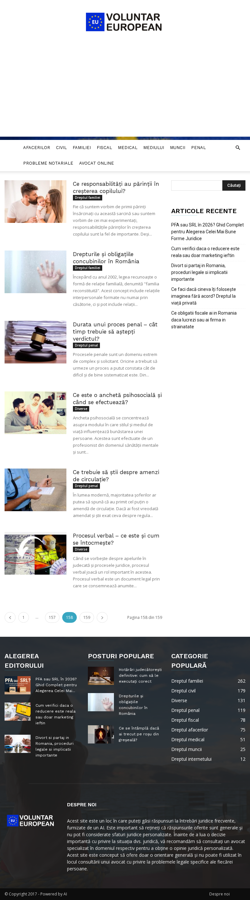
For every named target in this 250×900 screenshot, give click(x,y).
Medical (127, 147)
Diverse (81, 408)
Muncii (177, 147)
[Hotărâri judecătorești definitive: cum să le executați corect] (101, 676)
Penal (198, 147)
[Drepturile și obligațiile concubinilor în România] (35, 272)
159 (86, 617)
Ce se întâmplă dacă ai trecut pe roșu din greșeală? (139, 734)
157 (52, 617)
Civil (61, 147)
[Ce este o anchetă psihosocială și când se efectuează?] (35, 412)
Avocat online (96, 163)
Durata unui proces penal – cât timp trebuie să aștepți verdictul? (115, 331)
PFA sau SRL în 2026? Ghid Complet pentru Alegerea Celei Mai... (56, 685)
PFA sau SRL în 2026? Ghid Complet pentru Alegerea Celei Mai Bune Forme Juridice (207, 231)
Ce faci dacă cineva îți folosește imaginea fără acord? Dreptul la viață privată (203, 296)
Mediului (153, 147)
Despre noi (219, 894)
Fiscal (104, 147)
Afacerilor (36, 147)
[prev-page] (10, 617)
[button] (237, 148)
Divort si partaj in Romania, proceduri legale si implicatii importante (199, 272)
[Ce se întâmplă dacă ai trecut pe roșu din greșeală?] (101, 734)
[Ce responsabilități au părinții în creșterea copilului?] (35, 201)
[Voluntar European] (125, 21)
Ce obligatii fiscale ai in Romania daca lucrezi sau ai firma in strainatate (204, 319)
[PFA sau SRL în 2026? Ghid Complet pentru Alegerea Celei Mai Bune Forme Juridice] (18, 685)
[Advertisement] (125, 91)
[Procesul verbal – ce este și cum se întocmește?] (35, 553)
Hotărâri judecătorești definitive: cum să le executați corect (140, 675)
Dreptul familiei (87, 197)
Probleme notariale (48, 163)
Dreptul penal (86, 345)
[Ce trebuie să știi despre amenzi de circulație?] (35, 490)
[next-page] (102, 617)
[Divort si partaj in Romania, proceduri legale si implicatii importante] (18, 744)
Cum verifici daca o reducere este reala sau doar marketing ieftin (205, 252)
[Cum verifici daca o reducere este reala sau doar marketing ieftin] (18, 711)
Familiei (82, 147)
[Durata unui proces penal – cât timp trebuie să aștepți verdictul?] (35, 342)
